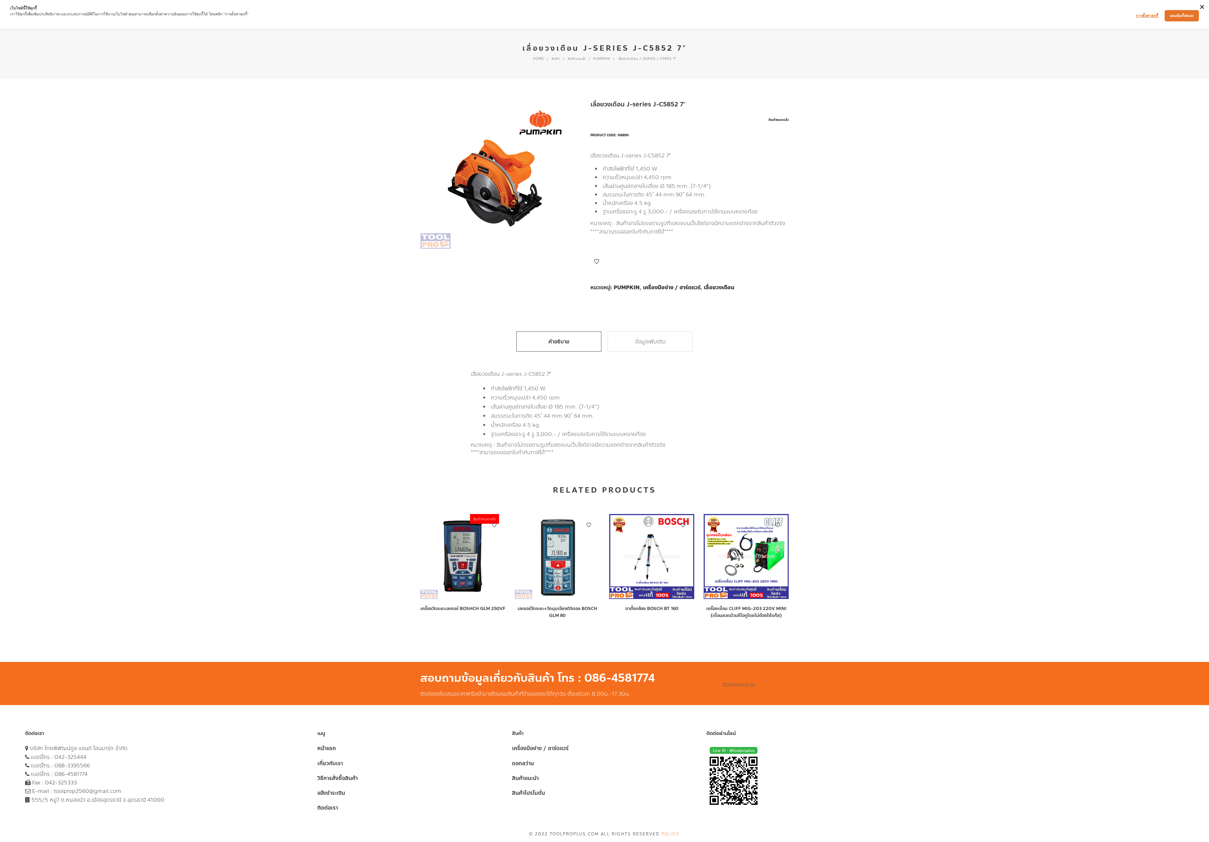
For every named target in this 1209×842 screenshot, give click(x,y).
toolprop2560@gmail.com (88, 791)
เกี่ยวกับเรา (330, 763)
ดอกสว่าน (523, 763)
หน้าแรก (326, 748)
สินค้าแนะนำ (577, 58)
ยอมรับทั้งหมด (1182, 16)
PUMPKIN (601, 58)
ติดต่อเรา (327, 808)
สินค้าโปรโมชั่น (528, 793)
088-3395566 (72, 765)
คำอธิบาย (559, 341)
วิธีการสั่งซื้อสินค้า (337, 778)
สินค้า (556, 58)
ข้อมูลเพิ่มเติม (650, 341)
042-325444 (70, 757)
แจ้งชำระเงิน (331, 793)
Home (538, 58)
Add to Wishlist (596, 261)
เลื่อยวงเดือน (719, 287)
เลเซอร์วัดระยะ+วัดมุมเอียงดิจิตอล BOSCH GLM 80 (557, 612)
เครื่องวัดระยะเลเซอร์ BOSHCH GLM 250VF (462, 608)
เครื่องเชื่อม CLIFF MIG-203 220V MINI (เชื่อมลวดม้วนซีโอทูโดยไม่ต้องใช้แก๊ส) (746, 612)
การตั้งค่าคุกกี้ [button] (1147, 15)
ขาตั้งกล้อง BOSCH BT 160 (651, 608)
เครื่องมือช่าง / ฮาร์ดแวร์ (672, 287)
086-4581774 (71, 774)
